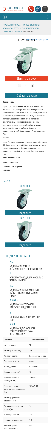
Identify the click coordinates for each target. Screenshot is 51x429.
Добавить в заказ (27, 95)
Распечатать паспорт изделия (36, 39)
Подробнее (24, 213)
